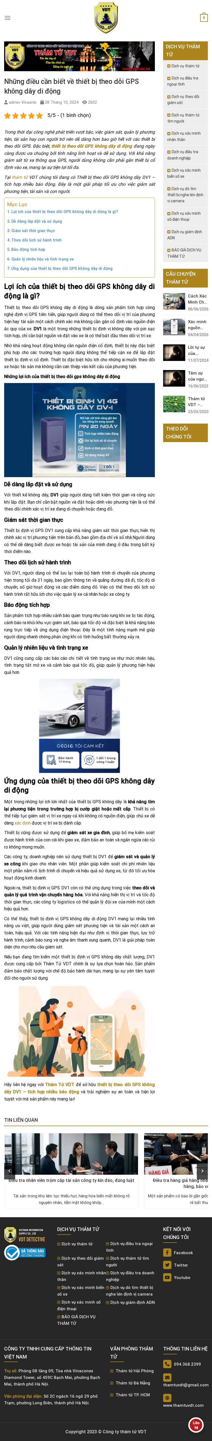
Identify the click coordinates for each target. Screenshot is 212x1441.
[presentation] (9, 1171)
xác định (23, 823)
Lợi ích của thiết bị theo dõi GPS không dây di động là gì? (64, 211)
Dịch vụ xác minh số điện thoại (184, 216)
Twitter (180, 1265)
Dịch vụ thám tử (186, 66)
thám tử (20, 177)
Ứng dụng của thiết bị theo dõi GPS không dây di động (62, 268)
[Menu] (7, 18)
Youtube (181, 1277)
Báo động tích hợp (28, 249)
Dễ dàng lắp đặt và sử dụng (36, 221)
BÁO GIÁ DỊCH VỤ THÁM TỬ (184, 253)
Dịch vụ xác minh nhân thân (184, 136)
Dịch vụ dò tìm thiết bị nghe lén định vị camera (185, 195)
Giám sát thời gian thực (33, 230)
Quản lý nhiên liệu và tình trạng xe (42, 259)
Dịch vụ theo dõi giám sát (183, 99)
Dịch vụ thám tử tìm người (183, 118)
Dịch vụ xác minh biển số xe (184, 173)
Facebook (183, 1252)
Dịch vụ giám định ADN (184, 235)
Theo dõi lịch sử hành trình (36, 240)
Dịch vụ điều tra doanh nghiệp (182, 155)
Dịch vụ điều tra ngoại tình (182, 81)
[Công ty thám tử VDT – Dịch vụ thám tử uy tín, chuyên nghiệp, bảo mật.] (106, 18)
